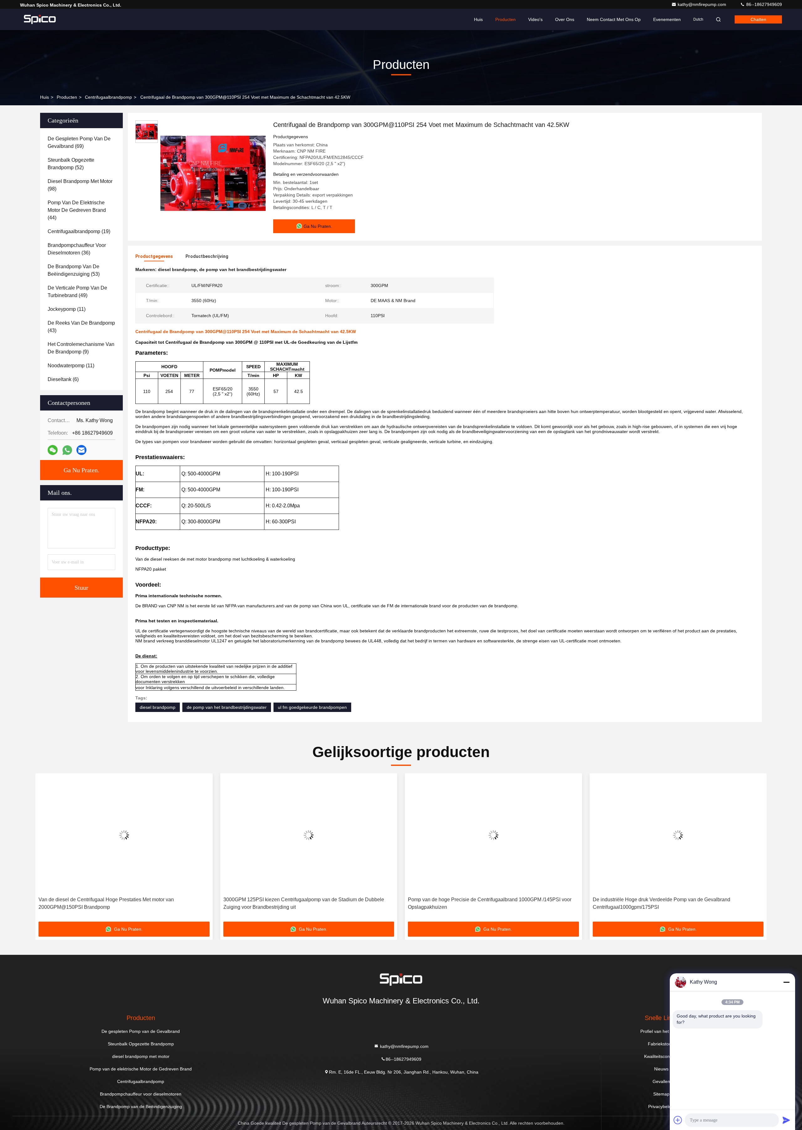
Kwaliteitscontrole (661, 1056)
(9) (81, 348)
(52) (71, 163)
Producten (505, 19)
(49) (77, 291)
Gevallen (661, 1081)
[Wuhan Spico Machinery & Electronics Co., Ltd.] (40, 19)
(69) (79, 142)
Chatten (758, 19)
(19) (79, 231)
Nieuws (661, 1068)
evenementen (667, 19)
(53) (74, 270)
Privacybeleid (661, 1106)
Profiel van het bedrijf (661, 1031)
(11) (67, 309)
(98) (80, 185)
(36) (77, 249)
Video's (535, 19)
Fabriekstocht (661, 1043)
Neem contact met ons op (614, 19)
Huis (478, 19)
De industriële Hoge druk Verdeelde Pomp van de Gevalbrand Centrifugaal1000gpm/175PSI (486, 903)
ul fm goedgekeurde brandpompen (312, 707)
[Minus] (786, 982)
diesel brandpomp (157, 707)
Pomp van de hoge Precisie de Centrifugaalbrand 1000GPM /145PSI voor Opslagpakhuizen (314, 903)
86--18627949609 (763, 4)
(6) (63, 379)
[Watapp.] (67, 450)
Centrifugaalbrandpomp (108, 97)
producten (67, 97)
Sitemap (661, 1093)
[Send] (786, 1120)
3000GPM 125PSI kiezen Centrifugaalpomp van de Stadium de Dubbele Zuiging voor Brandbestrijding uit (128, 903)
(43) (81, 326)
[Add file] (678, 1120)
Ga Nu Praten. (81, 470)
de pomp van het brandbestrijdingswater (227, 707)
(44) (77, 210)
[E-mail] (81, 450)
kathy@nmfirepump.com (702, 4)
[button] (46, 850)
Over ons (564, 19)
